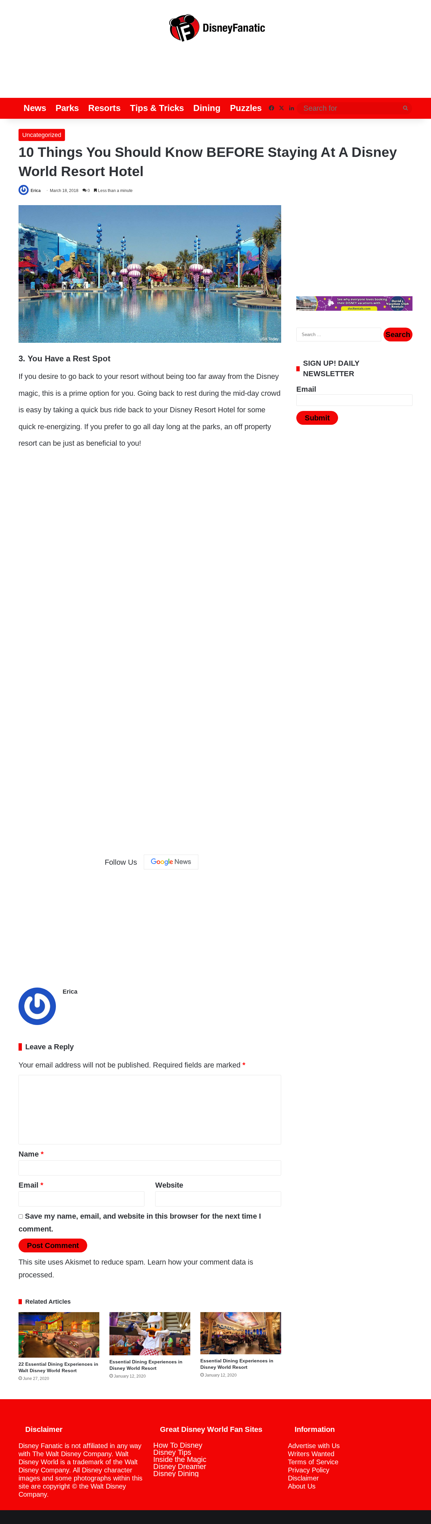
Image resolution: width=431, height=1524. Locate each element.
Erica (36, 190)
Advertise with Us (314, 1445)
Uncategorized (41, 135)
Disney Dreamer (179, 1466)
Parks (67, 108)
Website (169, 1185)
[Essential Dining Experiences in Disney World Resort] (149, 1333)
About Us (302, 1486)
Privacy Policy (308, 1470)
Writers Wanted (311, 1454)
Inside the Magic (179, 1459)
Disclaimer (303, 1478)
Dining (207, 108)
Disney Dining (176, 1473)
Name (31, 1154)
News (35, 108)
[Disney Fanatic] (215, 30)
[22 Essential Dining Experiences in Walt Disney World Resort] (59, 1335)
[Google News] (171, 862)
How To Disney (177, 1445)
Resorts (104, 108)
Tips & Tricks (157, 108)
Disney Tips (172, 1452)
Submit (317, 418)
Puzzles (246, 108)
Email (31, 1185)
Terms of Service (313, 1462)
